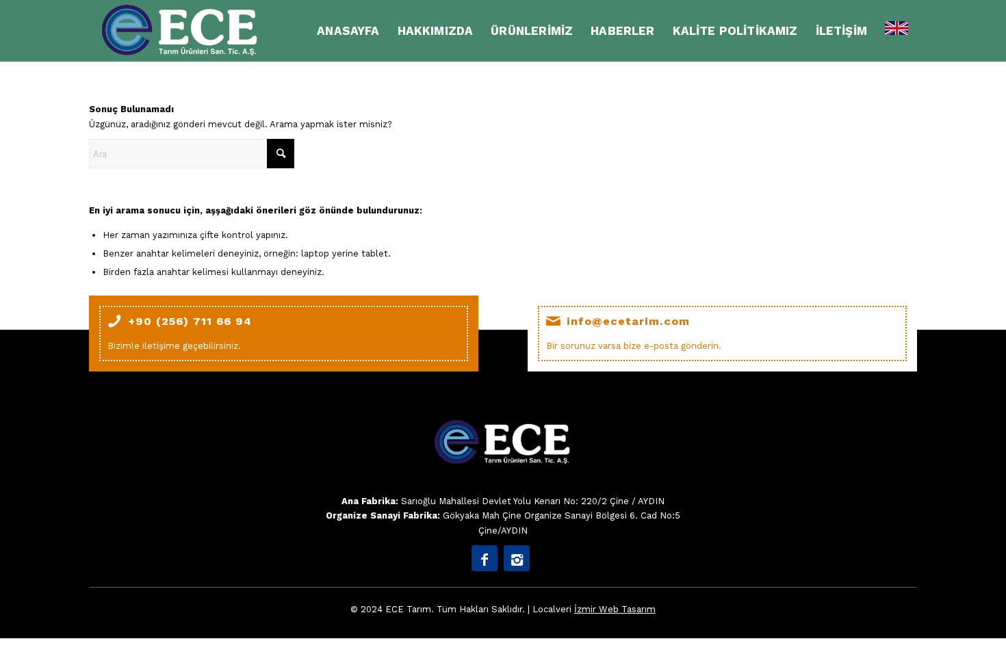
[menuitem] (348, 31)
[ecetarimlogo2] (181, 31)
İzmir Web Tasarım (615, 609)
